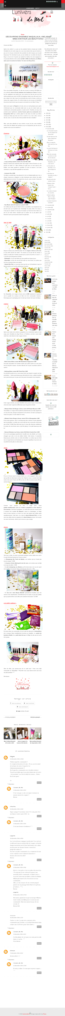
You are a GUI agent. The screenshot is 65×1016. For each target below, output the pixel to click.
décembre (49, 128)
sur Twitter (30, 703)
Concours (47, 247)
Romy (44, 1014)
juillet (48, 214)
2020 (47, 113)
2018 (47, 117)
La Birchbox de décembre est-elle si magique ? (52, 175)
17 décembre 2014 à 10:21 (19, 934)
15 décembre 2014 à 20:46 (16, 759)
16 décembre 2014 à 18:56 (16, 838)
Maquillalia (32, 60)
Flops (46, 255)
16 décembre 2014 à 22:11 (16, 917)
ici (19, 51)
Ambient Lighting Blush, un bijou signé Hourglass (51, 196)
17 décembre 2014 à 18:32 (16, 953)
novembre (49, 205)
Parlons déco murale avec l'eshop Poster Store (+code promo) (54, 339)
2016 (47, 122)
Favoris (46, 253)
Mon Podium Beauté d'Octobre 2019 (9, 742)
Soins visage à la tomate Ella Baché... (22, 742)
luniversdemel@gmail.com (53, 66)
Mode (46, 258)
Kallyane (12, 756)
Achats (22, 35)
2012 (47, 232)
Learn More (30, 8)
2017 (47, 120)
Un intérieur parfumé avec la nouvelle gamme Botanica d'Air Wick (54, 318)
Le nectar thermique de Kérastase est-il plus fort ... (52, 150)
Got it (37, 8)
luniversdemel (26, 1014)
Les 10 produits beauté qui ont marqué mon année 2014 (52, 132)
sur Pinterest (23, 706)
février (48, 225)
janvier (48, 227)
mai (48, 218)
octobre (49, 207)
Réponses (11, 784)
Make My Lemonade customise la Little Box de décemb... (51, 156)
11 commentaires (29, 41)
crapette (12, 836)
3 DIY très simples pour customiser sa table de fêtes (55, 284)
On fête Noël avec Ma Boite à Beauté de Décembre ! (52, 138)
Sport (46, 267)
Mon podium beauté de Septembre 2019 (35, 742)
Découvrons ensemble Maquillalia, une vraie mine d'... (52, 161)
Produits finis (47, 262)
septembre (49, 209)
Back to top (56, 1009)
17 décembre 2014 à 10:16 (19, 867)
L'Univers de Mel (18, 787)
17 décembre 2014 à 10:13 (19, 790)
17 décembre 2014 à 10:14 (19, 823)
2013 (47, 230)
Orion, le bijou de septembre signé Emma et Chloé (54, 300)
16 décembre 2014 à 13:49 (16, 809)
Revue (46, 265)
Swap (46, 269)
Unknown (12, 951)
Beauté (27, 711)
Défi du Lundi (47, 249)
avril (48, 220)
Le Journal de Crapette (12, 56)
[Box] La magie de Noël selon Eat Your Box (52, 144)
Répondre (39, 782)
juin (48, 216)
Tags (46, 271)
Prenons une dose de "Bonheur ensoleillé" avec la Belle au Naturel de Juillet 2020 (55, 362)
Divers (46, 251)
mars (48, 223)
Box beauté (47, 244)
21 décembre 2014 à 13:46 (19, 965)
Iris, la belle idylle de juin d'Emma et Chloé (54, 379)
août (48, 212)
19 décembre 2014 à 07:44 (19, 895)
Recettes (46, 264)
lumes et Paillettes (25, 334)
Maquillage (47, 256)
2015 (47, 124)
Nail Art (46, 260)
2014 (47, 126)
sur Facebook (16, 703)
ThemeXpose (6, 1009)
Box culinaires (48, 246)
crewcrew (13, 806)
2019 (47, 115)
